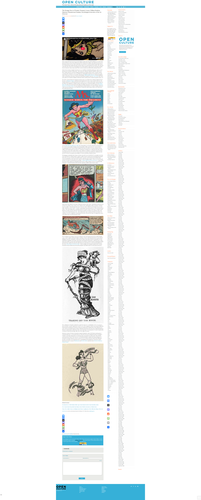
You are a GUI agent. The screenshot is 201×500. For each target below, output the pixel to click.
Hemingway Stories (111, 117)
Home (80, 486)
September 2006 (121, 465)
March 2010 (120, 410)
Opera (109, 347)
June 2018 (120, 280)
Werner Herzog (121, 138)
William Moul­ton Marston (89, 75)
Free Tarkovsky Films (111, 84)
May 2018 (120, 282)
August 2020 (121, 246)
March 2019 (120, 269)
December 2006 (121, 461)
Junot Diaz (120, 125)
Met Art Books (110, 201)
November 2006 (121, 463)
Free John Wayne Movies (112, 83)
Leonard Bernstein (122, 20)
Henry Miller (120, 96)
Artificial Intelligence (111, 272)
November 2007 (121, 447)
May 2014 (120, 345)
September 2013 (121, 355)
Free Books (109, 164)
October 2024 (121, 181)
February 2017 (121, 301)
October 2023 (121, 196)
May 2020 (120, 250)
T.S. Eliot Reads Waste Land (123, 58)
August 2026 (121, 152)
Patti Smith (120, 93)
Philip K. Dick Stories (111, 112)
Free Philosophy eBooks (112, 110)
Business (109, 46)
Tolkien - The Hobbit (122, 74)
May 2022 (120, 219)
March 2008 (120, 442)
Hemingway (110, 233)
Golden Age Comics (111, 137)
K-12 (108, 321)
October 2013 (121, 354)
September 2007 (121, 450)
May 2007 (120, 455)
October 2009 (121, 417)
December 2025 (121, 162)
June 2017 (120, 296)
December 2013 (121, 351)
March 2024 (120, 190)
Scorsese (120, 134)
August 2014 (121, 341)
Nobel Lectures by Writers (123, 28)
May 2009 (120, 423)
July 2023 (120, 200)
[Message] (83, 29)
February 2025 (121, 175)
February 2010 (121, 412)
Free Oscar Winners (111, 87)
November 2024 (121, 179)
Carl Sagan (120, 16)
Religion (109, 65)
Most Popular (110, 339)
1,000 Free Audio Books (112, 16)
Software (109, 366)
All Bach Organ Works (111, 217)
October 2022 (121, 212)
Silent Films (109, 75)
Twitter (109, 376)
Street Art (109, 207)
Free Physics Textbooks (112, 156)
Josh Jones (65, 433)
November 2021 (121, 227)
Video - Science (110, 382)
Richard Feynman (122, 13)
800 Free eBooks (110, 19)
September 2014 (121, 339)
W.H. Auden (121, 100)
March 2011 (120, 395)
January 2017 (121, 303)
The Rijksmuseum (111, 184)
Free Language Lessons (112, 169)
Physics (109, 61)
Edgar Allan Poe (110, 122)
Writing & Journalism (111, 66)
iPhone (109, 319)
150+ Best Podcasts (111, 18)
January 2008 (121, 444)
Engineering (110, 54)
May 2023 (120, 203)
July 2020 (120, 248)
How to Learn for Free (111, 315)
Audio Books (110, 274)
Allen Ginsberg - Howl (122, 75)
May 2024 (120, 187)
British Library (110, 195)
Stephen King (110, 134)
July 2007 (120, 452)
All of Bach (109, 219)
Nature (109, 343)
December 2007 (121, 446)
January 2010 (121, 413)
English (109, 96)
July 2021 (120, 232)
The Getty (109, 183)
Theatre (109, 373)
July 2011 (120, 389)
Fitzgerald (109, 234)
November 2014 (121, 337)
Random (109, 361)
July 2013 (120, 358)
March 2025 (120, 174)
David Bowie (121, 104)
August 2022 (121, 215)
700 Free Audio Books (111, 144)
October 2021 (121, 228)
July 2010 (120, 405)
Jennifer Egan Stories (111, 124)
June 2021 (120, 233)
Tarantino (120, 132)
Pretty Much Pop (110, 356)
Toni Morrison (110, 241)
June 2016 (120, 312)
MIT (108, 337)
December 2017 (121, 288)
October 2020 (121, 244)
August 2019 (121, 262)
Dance (109, 288)
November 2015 (121, 321)
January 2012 (121, 381)
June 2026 (120, 154)
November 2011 (121, 384)
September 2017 (121, 292)
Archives (109, 269)
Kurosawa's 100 (121, 131)
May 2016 (120, 313)
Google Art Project (111, 196)
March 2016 (120, 316)
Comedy (109, 282)
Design (109, 292)
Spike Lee (120, 122)
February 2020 (121, 254)
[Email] (83, 32)
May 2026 (120, 156)
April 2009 (120, 425)
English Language (111, 297)
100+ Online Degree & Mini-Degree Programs (112, 14)
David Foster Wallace (122, 83)
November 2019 (121, 258)
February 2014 (121, 349)
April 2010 (120, 409)
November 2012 (121, 368)
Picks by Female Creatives (123, 110)
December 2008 (121, 430)
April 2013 (120, 362)
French (109, 97)
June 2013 (120, 359)
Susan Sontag (121, 144)
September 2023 (121, 198)
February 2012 (121, 380)
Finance (109, 304)
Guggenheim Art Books (112, 200)
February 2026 (121, 160)
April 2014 (120, 346)
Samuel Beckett (121, 105)
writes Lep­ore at (73, 244)
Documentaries (110, 77)
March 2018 (120, 284)
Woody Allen (121, 139)
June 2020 (120, 249)
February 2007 (121, 459)
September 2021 (121, 229)
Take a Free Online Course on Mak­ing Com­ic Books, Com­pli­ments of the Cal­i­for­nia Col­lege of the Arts (82, 409)
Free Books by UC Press (112, 138)
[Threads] (83, 23)
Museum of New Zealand (112, 206)
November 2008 (121, 431)
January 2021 (121, 240)
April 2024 (120, 189)
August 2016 (121, 309)
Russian (109, 101)
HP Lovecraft (110, 121)
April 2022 (120, 220)
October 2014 (121, 338)
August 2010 (121, 404)
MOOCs (109, 338)
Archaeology (110, 267)
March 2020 (120, 253)
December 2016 (121, 304)
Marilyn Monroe (121, 108)
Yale (108, 389)
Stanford (109, 368)
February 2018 (121, 286)
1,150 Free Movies (111, 15)
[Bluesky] (83, 18)
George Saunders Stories (112, 126)
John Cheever (121, 82)
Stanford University (111, 193)
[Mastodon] (83, 25)
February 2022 (121, 223)
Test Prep (109, 174)
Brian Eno (120, 94)
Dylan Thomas (121, 79)
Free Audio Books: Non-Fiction (112, 149)
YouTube (109, 390)
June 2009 (120, 422)
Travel (109, 375)
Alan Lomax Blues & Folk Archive (112, 228)
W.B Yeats (120, 76)
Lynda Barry (121, 123)
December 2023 (121, 194)
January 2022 (121, 224)
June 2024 (120, 186)
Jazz (108, 320)
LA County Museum (111, 192)
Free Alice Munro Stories (112, 123)
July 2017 (120, 295)
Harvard (109, 311)
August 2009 (121, 419)
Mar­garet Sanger (70, 80)
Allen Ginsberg (121, 92)
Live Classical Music (111, 223)
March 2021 (120, 237)
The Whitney (110, 191)
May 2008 (120, 439)
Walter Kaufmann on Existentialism (125, 24)
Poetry (109, 353)
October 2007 (121, 448)
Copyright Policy (82, 489)
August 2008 (121, 435)
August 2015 (121, 325)
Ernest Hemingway (122, 89)
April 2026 (120, 157)
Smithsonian (110, 186)
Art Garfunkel (121, 106)
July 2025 (120, 169)
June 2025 (120, 170)
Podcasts (109, 352)
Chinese (109, 94)
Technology (110, 370)
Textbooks (104, 491)
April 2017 (120, 299)
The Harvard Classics (111, 111)
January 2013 (121, 366)
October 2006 (121, 464)
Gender (109, 307)
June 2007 (120, 454)
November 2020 (121, 242)
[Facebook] (83, 21)
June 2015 (120, 328)
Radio (109, 359)
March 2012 (120, 379)
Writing (109, 387)
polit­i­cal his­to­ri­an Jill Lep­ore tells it (72, 145)
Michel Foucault (121, 11)
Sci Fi (109, 363)
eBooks (103, 492)
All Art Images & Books (112, 181)
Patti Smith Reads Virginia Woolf (124, 63)
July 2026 (120, 153)
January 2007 (121, 460)
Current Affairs (110, 287)
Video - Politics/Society (112, 381)
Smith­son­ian (76, 340)
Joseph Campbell (121, 15)
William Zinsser (110, 238)
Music (109, 342)
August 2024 (121, 183)
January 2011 (121, 397)
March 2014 (120, 347)
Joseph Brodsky (121, 98)
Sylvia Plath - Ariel (122, 59)
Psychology (109, 64)
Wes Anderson (121, 140)
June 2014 (120, 343)
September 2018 (121, 276)
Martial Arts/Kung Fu (111, 78)
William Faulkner (121, 71)
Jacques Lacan (121, 25)
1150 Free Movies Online (112, 73)
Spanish (109, 102)
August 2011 (121, 388)
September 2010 (121, 402)
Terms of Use (81, 491)
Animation (109, 264)
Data (108, 290)
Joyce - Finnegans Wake (123, 62)
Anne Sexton (121, 80)
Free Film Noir (110, 74)
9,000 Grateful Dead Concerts (111, 226)
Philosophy (109, 60)
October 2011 (121, 385)
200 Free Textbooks (111, 20)
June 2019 (120, 265)
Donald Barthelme (122, 101)
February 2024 (121, 191)
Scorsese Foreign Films (122, 145)
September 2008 (121, 434)
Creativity (109, 286)
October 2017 (121, 291)
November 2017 (121, 290)
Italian (109, 99)
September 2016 (121, 308)
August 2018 (121, 278)
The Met (109, 182)
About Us (81, 487)
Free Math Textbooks (111, 159)
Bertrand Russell (121, 30)
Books (109, 277)
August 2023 (121, 199)
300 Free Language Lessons (111, 22)
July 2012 (120, 374)
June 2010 (120, 406)
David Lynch (121, 136)
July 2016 (120, 311)
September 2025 (121, 166)
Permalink (70, 433)
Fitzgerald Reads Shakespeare (124, 70)
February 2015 (121, 333)
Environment (110, 55)
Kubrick (120, 130)
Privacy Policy (82, 490)
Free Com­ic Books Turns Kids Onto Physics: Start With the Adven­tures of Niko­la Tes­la (79, 406)
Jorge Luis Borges (122, 19)
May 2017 (120, 297)
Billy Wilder (109, 247)
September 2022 (121, 213)
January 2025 (121, 177)
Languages (104, 490)
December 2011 (121, 383)
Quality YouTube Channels (110, 172)
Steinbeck (109, 246)
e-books (109, 293)
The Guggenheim (110, 187)
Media (109, 335)
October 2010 (121, 401)
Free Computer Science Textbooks (112, 158)
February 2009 (121, 427)
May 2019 (120, 266)
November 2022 (121, 211)
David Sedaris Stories (111, 133)
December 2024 (121, 178)
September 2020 (121, 245)
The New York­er (84, 340)
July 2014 (120, 342)
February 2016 (121, 317)
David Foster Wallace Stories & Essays (111, 116)
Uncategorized (110, 378)
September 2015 (121, 324)
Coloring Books (110, 212)
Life (108, 329)
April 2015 (120, 330)
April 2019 (120, 267)
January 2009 (121, 429)
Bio (80, 492)
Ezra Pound (121, 78)
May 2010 (120, 408)
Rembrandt (109, 210)
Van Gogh (109, 211)
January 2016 (121, 318)
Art (108, 271)
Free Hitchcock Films (111, 80)
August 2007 (121, 451)
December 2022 (121, 210)
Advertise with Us (82, 488)
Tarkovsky (120, 135)
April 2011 (120, 393)
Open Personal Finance (112, 258)
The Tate (109, 188)
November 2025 (121, 164)
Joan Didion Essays (111, 129)
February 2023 (121, 207)
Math (108, 59)
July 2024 (120, 185)
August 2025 (121, 168)
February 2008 (121, 443)
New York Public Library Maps (112, 204)
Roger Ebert (121, 143)
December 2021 (121, 225)
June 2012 (120, 375)
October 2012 (121, 370)
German (109, 98)
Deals (109, 291)
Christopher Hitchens (122, 97)
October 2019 (121, 259)
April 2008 (120, 440)
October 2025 (121, 165)
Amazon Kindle (110, 263)
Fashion (109, 301)
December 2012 (121, 367)
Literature (109, 57)
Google (109, 309)
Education (109, 296)
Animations (109, 79)
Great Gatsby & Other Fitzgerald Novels (111, 119)
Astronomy (109, 43)
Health (109, 312)
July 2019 (120, 263)
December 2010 (121, 398)
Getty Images (110, 198)
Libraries (109, 328)
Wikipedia (109, 386)
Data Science (110, 51)
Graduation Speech (111, 310)
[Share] (83, 34)
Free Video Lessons (111, 166)
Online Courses (110, 345)
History (109, 56)
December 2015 (121, 320)
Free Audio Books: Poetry (112, 147)
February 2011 (121, 396)
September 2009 (121, 418)
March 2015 (120, 332)
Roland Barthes (121, 27)
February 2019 (121, 270)
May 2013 (120, 360)
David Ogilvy (110, 245)
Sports (109, 367)
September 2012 (121, 371)
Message (100, 460)
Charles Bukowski (122, 66)
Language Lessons (111, 324)
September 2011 (121, 387)
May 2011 (120, 392)
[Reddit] (83, 27)
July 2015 (120, 326)
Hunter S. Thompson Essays (111, 128)
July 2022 (120, 216)
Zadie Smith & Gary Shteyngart (124, 121)
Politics (109, 354)
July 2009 (120, 421)
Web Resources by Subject (111, 168)
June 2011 (120, 391)
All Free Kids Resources (111, 175)
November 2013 (121, 353)
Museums (109, 340)
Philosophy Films (121, 147)
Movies (103, 489)
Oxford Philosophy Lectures (123, 32)
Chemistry (109, 47)
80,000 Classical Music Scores (111, 221)
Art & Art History (110, 42)
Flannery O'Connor (122, 72)
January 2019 (121, 271)
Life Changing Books (111, 139)
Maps (109, 333)
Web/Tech (109, 385)
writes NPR (95, 76)
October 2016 (121, 307)
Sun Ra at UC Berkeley (122, 12)
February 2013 (121, 364)
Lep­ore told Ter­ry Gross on (89, 160)
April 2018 (120, 283)
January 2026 (121, 161)
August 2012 (121, 372)
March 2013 (120, 363)
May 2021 (120, 234)
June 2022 (120, 217)
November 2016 (121, 305)
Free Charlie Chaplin (111, 82)
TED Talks (109, 371)
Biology (109, 45)
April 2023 (120, 204)
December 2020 (121, 241)
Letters (109, 326)
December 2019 (121, 257)
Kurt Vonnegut (110, 240)
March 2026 (120, 158)
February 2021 (121, 238)
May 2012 (120, 376)
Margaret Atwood (111, 243)
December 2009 (121, 414)
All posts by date (110, 252)
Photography (110, 349)
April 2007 (120, 456)
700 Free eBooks (110, 108)
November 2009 (121, 416)
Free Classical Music (111, 222)
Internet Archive (110, 316)
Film (108, 302)
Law (108, 325)
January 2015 (121, 334)
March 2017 (120, 300)
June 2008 (120, 438)
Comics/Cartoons (111, 283)
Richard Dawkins (121, 21)
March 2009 (120, 426)
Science (109, 364)
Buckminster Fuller (122, 23)
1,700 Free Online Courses (112, 11)
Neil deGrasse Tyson (122, 88)
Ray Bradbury (110, 237)
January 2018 (121, 287)
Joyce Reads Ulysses (122, 61)
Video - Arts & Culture (111, 380)
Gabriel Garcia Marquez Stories (112, 131)
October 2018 (121, 275)
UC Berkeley (110, 377)
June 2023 (120, 202)
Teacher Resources (111, 173)
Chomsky (109, 135)
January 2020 (121, 255)
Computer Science (111, 50)
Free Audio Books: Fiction (112, 146)
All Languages (110, 103)
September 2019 (121, 261)
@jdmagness (92, 411)
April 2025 (120, 173)
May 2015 (120, 329)
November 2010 (121, 400)
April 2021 (120, 236)
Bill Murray (120, 67)
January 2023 (121, 208)
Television (109, 372)
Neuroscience (110, 344)
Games (109, 306)
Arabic (109, 93)
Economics (109, 52)
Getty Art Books (110, 202)
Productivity (110, 357)
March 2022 (120, 221)
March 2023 (120, 206)
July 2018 (120, 279)
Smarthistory (110, 208)
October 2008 (121, 433)
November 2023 (121, 195)
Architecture (110, 268)
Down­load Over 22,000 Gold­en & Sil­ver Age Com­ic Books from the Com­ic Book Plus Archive (80, 404)
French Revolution (111, 197)
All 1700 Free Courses (111, 68)
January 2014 (121, 350)
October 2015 (121, 322)
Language (109, 323)
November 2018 (121, 274)
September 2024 (121, 182)
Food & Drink (110, 305)
